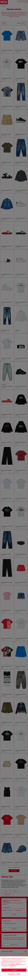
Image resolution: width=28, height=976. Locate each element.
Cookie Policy (13, 965)
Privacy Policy (5, 965)
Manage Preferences (16, 964)
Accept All (14, 970)
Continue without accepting (14, 973)
